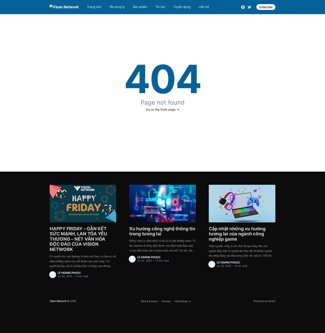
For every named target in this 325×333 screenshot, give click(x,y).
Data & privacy (149, 301)
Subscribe (266, 7)
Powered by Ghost (264, 301)
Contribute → (183, 301)
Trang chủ (94, 7)
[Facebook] (243, 7)
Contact (166, 301)
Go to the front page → (162, 109)
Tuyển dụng (182, 7)
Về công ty (117, 7)
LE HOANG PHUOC (69, 272)
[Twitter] (249, 7)
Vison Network (58, 301)
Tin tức (160, 7)
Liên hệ (204, 7)
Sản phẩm (140, 7)
